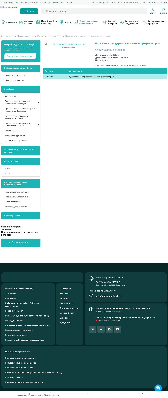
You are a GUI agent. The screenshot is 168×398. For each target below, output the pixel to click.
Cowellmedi (9, 89)
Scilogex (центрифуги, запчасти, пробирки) (19, 150)
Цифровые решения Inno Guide (18, 68)
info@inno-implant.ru (101, 2)
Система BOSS (11, 131)
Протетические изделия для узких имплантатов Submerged (20, 109)
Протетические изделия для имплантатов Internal (17, 117)
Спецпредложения (13, 216)
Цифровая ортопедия (14, 80)
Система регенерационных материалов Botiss (16, 183)
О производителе (12, 202)
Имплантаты (10, 96)
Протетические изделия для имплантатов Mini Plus (17, 124)
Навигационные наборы (15, 75)
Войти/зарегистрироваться (20, 56)
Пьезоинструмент (12, 161)
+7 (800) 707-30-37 (123, 2)
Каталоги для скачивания (16, 207)
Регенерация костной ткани (17, 192)
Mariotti (8, 173)
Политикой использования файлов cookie (43, 395)
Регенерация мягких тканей (17, 197)
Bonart (7, 168)
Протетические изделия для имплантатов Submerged (17, 102)
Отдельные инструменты (16, 140)
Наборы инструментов (15, 136)
